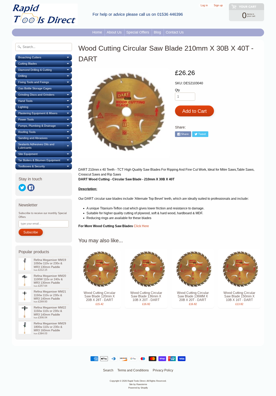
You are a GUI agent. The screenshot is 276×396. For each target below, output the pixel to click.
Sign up (218, 5)
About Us (114, 32)
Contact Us (175, 32)
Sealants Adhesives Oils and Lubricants (45, 146)
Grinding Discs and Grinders (45, 95)
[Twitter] (22, 187)
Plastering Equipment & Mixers (45, 114)
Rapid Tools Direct (136, 381)
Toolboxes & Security (45, 167)
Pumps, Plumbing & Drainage (45, 126)
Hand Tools (45, 101)
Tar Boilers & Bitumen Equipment (45, 161)
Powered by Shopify (138, 388)
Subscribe (30, 232)
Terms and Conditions (133, 370)
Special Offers (137, 32)
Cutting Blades (45, 64)
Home (97, 32)
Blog (157, 32)
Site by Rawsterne (138, 384)
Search (108, 370)
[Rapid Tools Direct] (45, 14)
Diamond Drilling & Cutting (45, 70)
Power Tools (45, 120)
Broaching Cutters (45, 58)
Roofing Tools (45, 132)
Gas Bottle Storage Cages (35, 88)
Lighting (45, 107)
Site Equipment (45, 154)
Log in (204, 5)
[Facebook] (31, 187)
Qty (177, 90)
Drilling (45, 76)
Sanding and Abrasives (45, 138)
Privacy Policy (163, 370)
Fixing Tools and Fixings (45, 82)
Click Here (141, 226)
